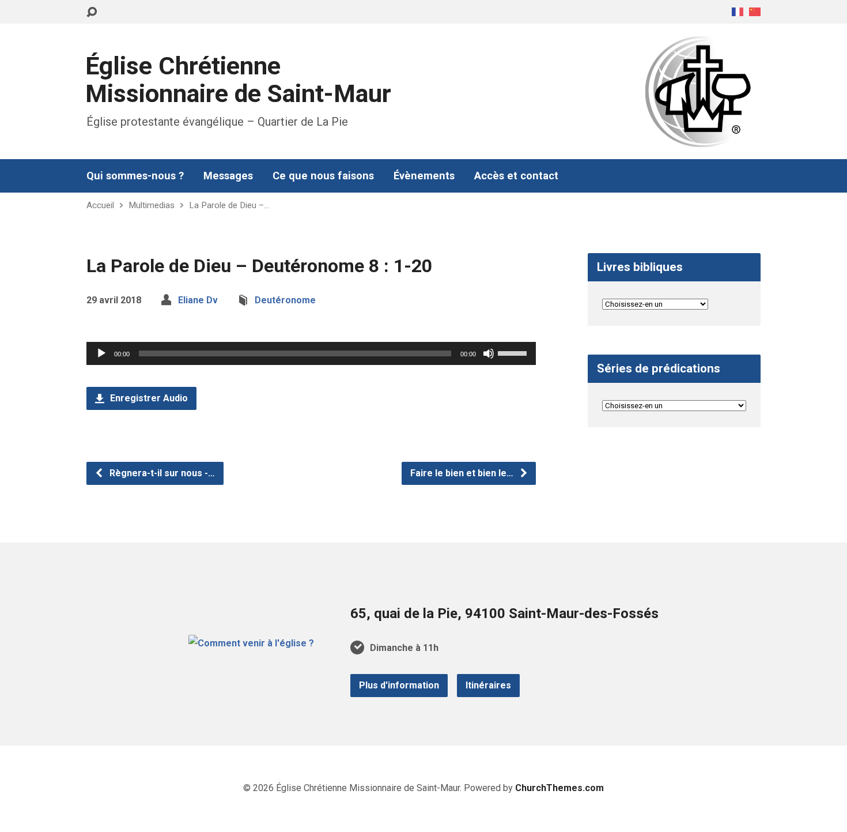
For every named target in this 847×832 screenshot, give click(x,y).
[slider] (514, 352)
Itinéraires (488, 685)
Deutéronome (285, 300)
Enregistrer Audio (148, 398)
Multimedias (151, 205)
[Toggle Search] (91, 12)
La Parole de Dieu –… (229, 205)
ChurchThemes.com (559, 787)
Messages (228, 176)
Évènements (424, 176)
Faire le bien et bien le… (463, 473)
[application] (311, 353)
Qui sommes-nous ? (135, 176)
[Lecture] (101, 353)
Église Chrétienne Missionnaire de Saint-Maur (238, 79)
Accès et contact (516, 176)
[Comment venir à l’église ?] (251, 643)
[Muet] (488, 353)
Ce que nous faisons (323, 176)
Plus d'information (399, 685)
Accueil (100, 205)
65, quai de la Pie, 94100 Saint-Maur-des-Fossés (504, 613)
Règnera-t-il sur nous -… (161, 473)
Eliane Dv (198, 300)
